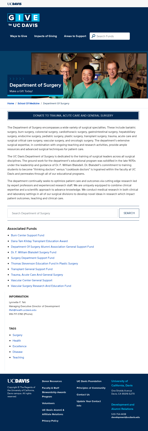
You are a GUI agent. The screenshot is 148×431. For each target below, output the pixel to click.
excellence (20, 346)
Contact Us (83, 394)
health (17, 341)
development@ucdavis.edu (125, 417)
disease (18, 352)
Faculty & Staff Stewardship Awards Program (54, 392)
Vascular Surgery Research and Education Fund (41, 286)
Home (10, 103)
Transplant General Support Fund (32, 269)
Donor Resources (52, 381)
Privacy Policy (50, 421)
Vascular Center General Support (31, 280)
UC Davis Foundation (89, 381)
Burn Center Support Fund (27, 235)
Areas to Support (75, 36)
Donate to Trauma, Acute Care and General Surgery (73, 115)
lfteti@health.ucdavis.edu (22, 310)
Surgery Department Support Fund (32, 258)
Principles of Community (91, 388)
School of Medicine (29, 103)
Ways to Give (18, 36)
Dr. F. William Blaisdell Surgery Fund (33, 252)
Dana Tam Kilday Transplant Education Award (39, 241)
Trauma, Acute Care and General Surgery (37, 275)
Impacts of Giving (45, 36)
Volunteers (48, 403)
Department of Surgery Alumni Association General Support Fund (52, 247)
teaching (18, 357)
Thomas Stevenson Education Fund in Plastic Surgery (44, 263)
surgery (17, 335)
